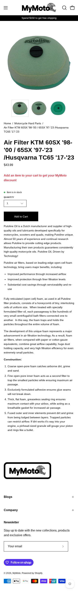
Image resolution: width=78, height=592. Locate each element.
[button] (64, 7)
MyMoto (16, 573)
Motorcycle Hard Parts (27, 123)
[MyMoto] (39, 7)
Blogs (8, 496)
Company (11, 510)
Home (7, 123)
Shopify (38, 573)
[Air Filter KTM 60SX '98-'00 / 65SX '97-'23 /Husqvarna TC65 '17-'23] (20, 108)
